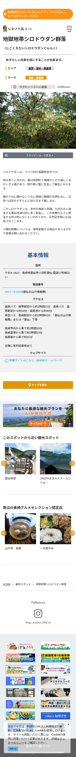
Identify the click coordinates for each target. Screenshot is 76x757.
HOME (7, 584)
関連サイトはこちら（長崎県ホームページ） (36, 360)
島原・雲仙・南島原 (39, 68)
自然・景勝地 (36, 77)
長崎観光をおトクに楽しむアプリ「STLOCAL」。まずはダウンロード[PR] (38, 14)
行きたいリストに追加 (33, 87)
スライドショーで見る (38, 155)
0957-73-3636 (13, 291)
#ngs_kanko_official (38, 622)
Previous (4, 463)
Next (72, 463)
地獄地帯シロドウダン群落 (51, 584)
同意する (13, 749)
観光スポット (23, 584)
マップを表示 (39, 384)
